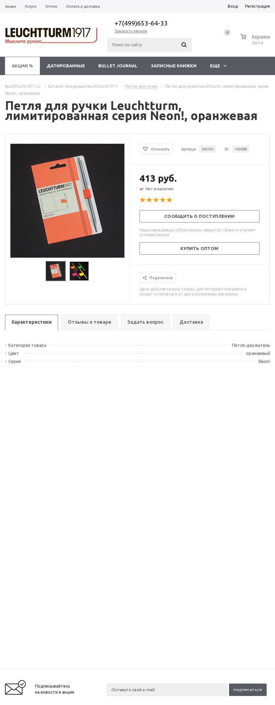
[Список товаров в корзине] (256, 41)
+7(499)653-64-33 (141, 23)
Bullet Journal (118, 65)
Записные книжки (174, 65)
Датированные (66, 65)
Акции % (22, 65)
